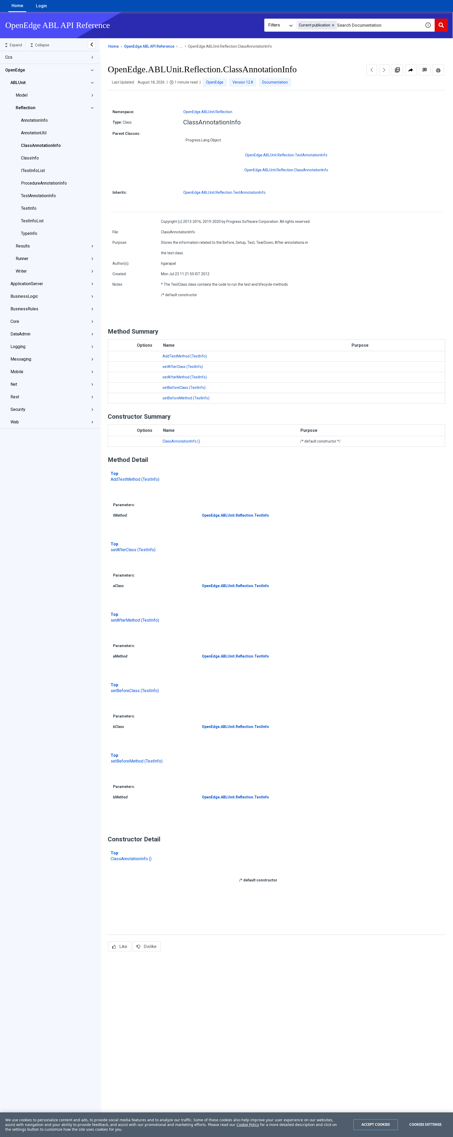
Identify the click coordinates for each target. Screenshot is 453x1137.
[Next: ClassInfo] (384, 70)
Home (17, 5)
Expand (16, 45)
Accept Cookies (376, 1124)
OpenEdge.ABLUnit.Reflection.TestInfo (235, 515)
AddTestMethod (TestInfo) (185, 356)
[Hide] (92, 44)
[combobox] (359, 25)
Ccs (8, 57)
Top (114, 473)
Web (14, 422)
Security (17, 409)
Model (22, 95)
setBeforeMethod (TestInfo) (186, 398)
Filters (274, 25)
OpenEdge (15, 70)
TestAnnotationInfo (38, 195)
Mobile (16, 371)
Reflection (25, 107)
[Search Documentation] (441, 25)
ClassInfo (30, 158)
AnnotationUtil (33, 132)
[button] (333, 25)
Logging (17, 346)
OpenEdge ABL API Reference (149, 46)
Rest (14, 396)
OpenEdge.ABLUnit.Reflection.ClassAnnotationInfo (286, 170)
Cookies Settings (425, 1124)
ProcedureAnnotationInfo (44, 183)
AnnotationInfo (34, 120)
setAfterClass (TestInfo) (183, 367)
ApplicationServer (26, 283)
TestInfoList (32, 220)
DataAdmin (20, 334)
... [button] (181, 46)
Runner (22, 258)
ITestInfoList (33, 170)
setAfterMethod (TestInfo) (185, 377)
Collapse (42, 45)
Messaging (20, 359)
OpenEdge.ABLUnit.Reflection (207, 112)
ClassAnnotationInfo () (181, 441)
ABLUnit (18, 82)
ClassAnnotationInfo (41, 145)
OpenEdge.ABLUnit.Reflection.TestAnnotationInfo (286, 155)
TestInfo (28, 208)
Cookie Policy (247, 1124)
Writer (21, 271)
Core (14, 321)
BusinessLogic (24, 296)
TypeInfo (29, 233)
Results (23, 246)
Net (13, 384)
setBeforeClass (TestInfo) (184, 387)
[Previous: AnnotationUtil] (371, 70)
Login (41, 5)
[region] (226, 1124)
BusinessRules (24, 308)
